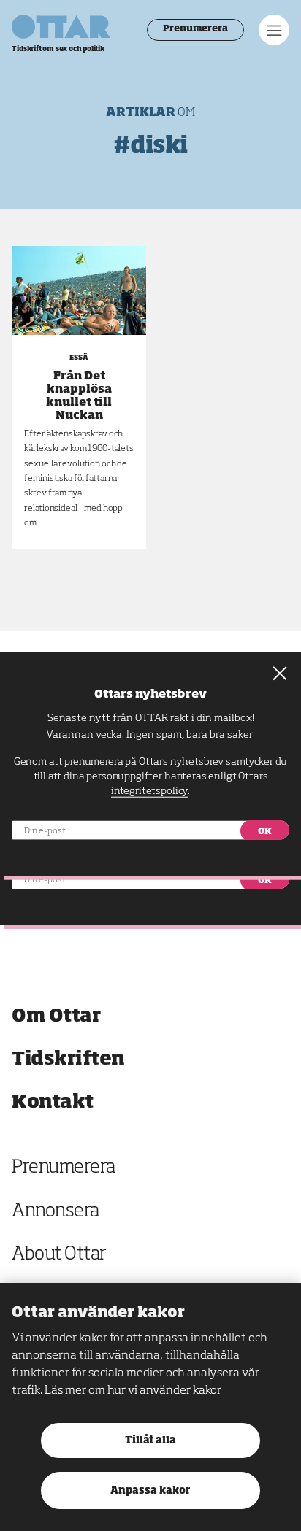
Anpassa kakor (150, 1491)
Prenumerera (195, 29)
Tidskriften (68, 1059)
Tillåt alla (150, 1441)
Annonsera (55, 1212)
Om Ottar (56, 1016)
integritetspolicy (149, 790)
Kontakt (53, 1102)
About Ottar (59, 1255)
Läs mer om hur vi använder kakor (133, 1391)
